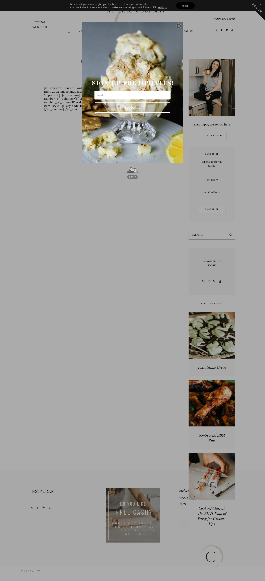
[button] (178, 26)
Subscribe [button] (132, 107)
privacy (132, 176)
